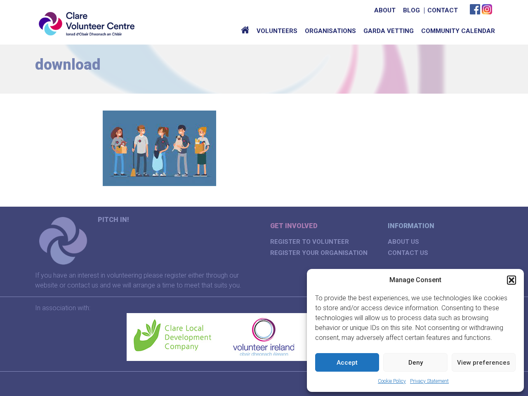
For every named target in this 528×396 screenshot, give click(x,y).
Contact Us (408, 253)
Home (245, 31)
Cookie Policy (392, 381)
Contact (442, 10)
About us (403, 241)
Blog (411, 10)
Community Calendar (458, 31)
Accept (347, 362)
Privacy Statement (429, 381)
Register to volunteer (309, 241)
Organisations (330, 31)
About (385, 10)
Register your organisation (319, 253)
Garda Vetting (388, 31)
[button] (511, 280)
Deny (415, 362)
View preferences (483, 362)
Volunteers (277, 31)
